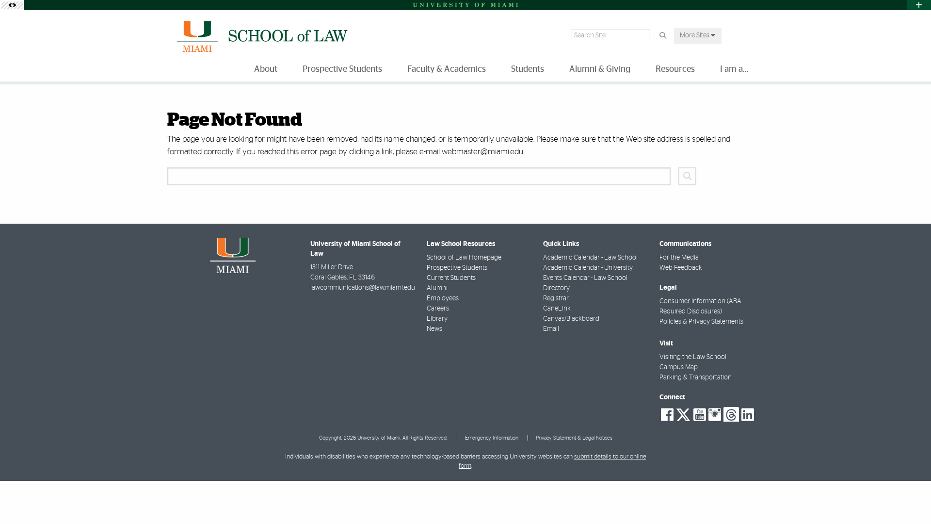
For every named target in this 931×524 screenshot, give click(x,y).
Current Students (451, 278)
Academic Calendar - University (588, 267)
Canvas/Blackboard (571, 318)
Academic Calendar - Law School (590, 257)
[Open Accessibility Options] (12, 5)
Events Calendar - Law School (585, 278)
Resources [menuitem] (675, 69)
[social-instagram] (714, 415)
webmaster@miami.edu (482, 151)
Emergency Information (491, 438)
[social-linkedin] (747, 415)
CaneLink (557, 308)
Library (437, 318)
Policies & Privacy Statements (701, 321)
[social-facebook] (667, 415)
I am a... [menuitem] (734, 69)
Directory (556, 288)
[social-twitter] (683, 414)
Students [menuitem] (527, 69)
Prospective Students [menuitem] (342, 69)
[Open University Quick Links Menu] (919, 5)
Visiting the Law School (692, 357)
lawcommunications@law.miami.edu (362, 287)
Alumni (437, 288)
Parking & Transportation (695, 377)
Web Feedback (680, 267)
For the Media (679, 257)
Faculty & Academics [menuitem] (446, 69)
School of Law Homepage (464, 257)
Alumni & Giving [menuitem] (599, 69)
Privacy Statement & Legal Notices (574, 438)
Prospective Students (457, 267)
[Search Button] (663, 36)
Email (551, 329)
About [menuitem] (265, 69)
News (434, 329)
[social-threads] (731, 414)
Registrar (556, 298)
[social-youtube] (699, 415)
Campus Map (678, 367)
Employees (443, 298)
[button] (909, 496)
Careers (438, 308)
